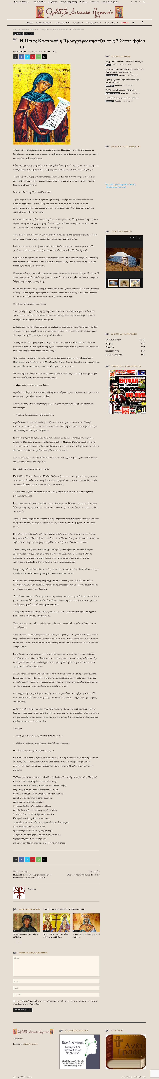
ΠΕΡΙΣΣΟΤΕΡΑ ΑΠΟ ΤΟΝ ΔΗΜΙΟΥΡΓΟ (64, 909)
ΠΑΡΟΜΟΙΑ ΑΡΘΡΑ (29, 909)
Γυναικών (33, 29)
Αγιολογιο (61, 22)
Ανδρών (46, 931)
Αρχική (29, 22)
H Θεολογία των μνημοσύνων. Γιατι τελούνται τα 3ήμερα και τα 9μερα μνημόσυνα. (125, 70)
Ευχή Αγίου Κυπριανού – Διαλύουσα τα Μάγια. (124, 61)
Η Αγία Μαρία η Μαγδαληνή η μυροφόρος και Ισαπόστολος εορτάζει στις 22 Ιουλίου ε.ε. (32, 876)
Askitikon (21, 51)
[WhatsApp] (38, 56)
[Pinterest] (32, 56)
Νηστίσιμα (109, 101)
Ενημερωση (43, 22)
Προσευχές (109, 86)
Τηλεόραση (84, 1)
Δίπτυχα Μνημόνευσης (68, 1)
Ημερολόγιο (52, 1)
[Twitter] (144, 1)
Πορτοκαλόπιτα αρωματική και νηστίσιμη (122, 97)
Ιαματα (76, 22)
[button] (143, 22)
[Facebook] (132, 1)
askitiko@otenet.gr (30, 1044)
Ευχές (108, 65)
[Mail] (136, 1)
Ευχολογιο (92, 22)
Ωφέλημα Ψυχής (111, 75)
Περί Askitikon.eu (127, 1077)
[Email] (44, 56)
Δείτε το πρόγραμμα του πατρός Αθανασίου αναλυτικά (121, 185)
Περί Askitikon (39, 1)
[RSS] (140, 1)
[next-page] (18, 942)
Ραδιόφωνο (95, 1)
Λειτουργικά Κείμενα (112, 93)
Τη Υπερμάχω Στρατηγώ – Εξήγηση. (120, 90)
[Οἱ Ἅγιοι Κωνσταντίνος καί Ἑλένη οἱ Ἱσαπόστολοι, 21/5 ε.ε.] (56, 922)
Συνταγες (110, 22)
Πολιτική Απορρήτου (110, 1)
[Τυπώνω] (15, 56)
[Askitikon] (79, 12)
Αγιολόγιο (24, 29)
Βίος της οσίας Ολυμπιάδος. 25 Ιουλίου (83, 874)
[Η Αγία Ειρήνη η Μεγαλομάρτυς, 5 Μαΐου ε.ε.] (86, 922)
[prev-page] (14, 942)
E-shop (125, 22)
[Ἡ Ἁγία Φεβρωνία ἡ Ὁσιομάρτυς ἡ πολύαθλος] (26, 922)
